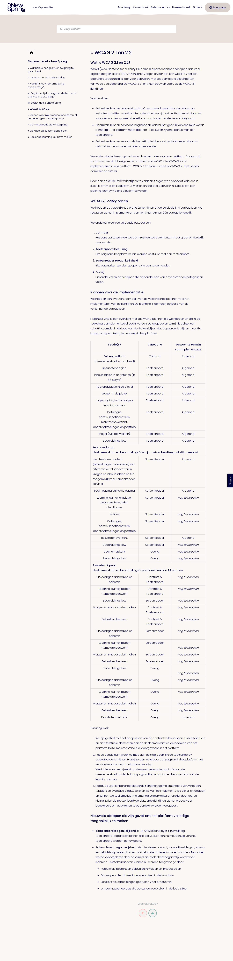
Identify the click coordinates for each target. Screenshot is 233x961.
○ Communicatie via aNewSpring (48, 124)
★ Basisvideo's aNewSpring (44, 102)
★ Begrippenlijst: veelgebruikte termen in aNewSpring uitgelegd (52, 94)
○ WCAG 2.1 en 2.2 (38, 109)
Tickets (197, 7)
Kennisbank (140, 7)
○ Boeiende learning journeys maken (50, 137)
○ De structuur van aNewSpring (46, 77)
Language (219, 7)
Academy (124, 7)
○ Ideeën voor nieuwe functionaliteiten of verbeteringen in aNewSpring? (52, 116)
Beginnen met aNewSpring (47, 61)
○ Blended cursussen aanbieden (47, 130)
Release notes (160, 7)
